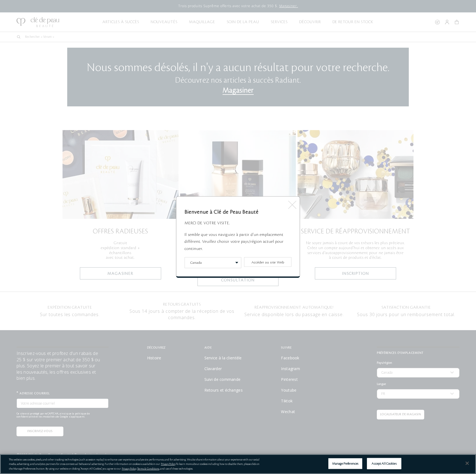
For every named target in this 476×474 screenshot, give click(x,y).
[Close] (467, 463)
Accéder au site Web (267, 262)
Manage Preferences (345, 463)
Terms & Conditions (148, 468)
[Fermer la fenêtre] (292, 203)
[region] (238, 464)
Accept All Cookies (384, 463)
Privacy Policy (168, 463)
